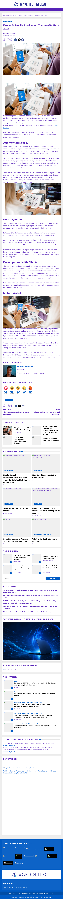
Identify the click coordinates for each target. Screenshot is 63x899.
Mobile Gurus (7, 21)
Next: (47, 412)
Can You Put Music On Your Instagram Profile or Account (36, 569)
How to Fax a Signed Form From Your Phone (36, 440)
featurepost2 (38, 534)
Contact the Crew (22, 893)
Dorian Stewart (10, 33)
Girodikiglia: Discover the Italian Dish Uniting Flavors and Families (8, 695)
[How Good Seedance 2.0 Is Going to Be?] (46, 463)
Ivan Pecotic (18, 561)
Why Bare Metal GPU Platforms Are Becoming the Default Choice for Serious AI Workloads (36, 430)
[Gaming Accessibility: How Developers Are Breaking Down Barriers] (46, 497)
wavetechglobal (9, 752)
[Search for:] (24, 578)
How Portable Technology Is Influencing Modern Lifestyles (7, 440)
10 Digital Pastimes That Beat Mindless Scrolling (7, 430)
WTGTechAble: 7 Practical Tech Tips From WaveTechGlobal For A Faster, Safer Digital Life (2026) (29, 772)
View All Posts (38, 373)
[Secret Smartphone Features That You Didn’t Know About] (17, 527)
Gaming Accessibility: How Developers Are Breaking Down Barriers (46, 510)
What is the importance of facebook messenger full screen (7, 569)
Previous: (16, 412)
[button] (3, 9)
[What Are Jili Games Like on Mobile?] (17, 497)
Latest (16, 681)
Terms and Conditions (46, 893)
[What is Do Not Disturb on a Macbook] (46, 527)
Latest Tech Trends (28, 702)
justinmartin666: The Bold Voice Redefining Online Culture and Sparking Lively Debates (8, 684)
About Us (12, 893)
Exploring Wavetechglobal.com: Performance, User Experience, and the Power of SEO (8, 705)
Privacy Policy (33, 893)
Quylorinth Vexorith (48, 560)
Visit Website (24, 373)
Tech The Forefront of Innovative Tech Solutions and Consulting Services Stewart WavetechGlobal (8, 716)
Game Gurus (17, 702)
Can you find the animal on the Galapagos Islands (7, 558)
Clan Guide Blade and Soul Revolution (36, 558)
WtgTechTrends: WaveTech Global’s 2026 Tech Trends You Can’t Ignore (29, 612)
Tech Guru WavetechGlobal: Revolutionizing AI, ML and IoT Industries (8, 727)
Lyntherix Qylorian (9, 485)
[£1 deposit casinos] (20, 849)
